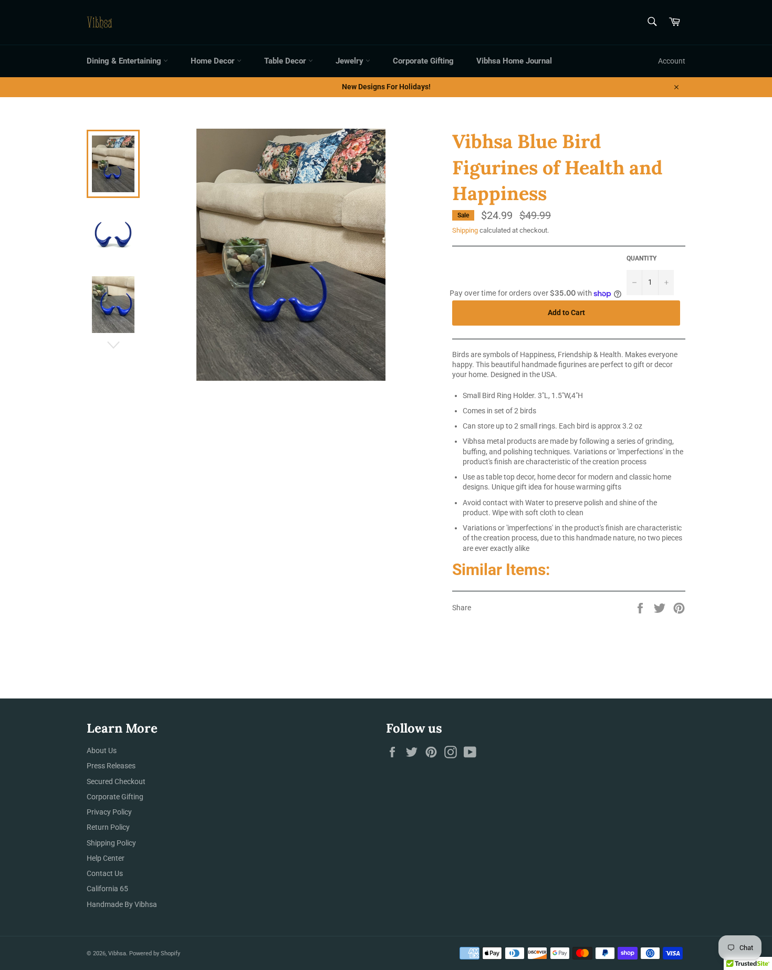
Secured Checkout (116, 781)
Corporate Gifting (423, 61)
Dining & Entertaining (125, 61)
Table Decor (286, 61)
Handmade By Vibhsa (122, 904)
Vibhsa (117, 953)
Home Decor (214, 61)
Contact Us (105, 873)
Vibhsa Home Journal (514, 61)
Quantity (641, 258)
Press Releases (111, 766)
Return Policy (108, 827)
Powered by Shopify (154, 953)
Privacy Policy (109, 812)
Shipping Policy (111, 843)
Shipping (465, 230)
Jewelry (351, 61)
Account (671, 61)
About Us (102, 750)
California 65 (107, 888)
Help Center (105, 858)
